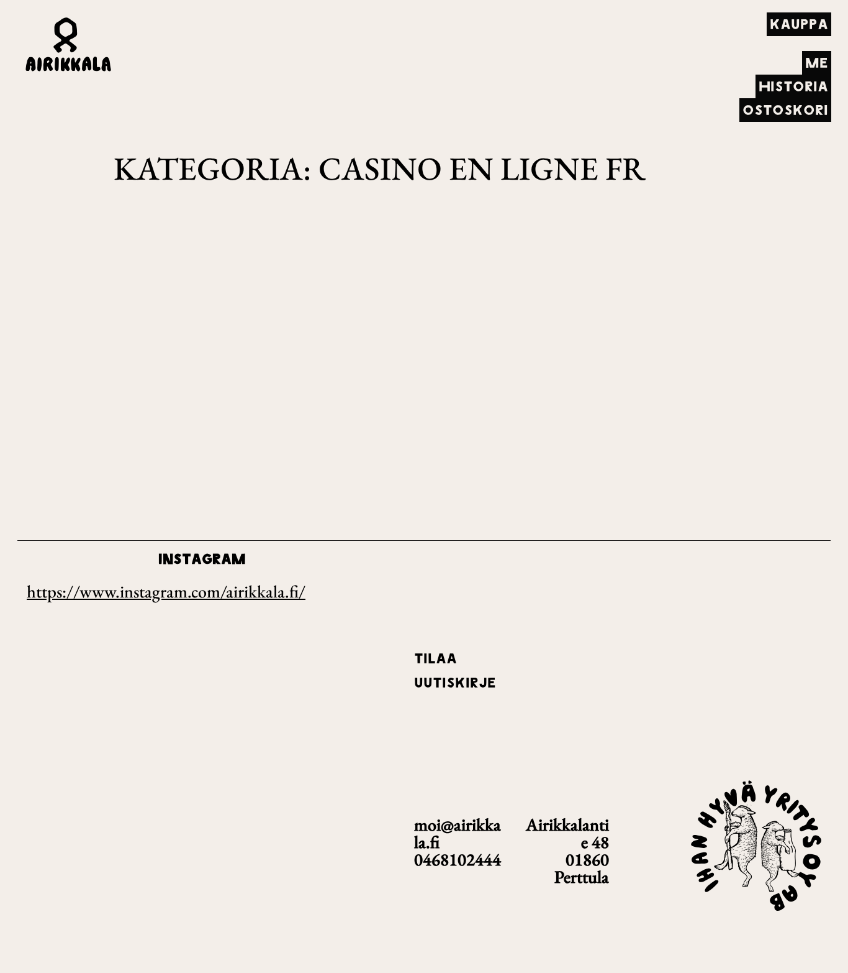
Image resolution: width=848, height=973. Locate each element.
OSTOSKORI (785, 110)
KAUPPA (799, 24)
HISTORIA (793, 86)
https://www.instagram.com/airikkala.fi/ (166, 591)
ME (816, 63)
